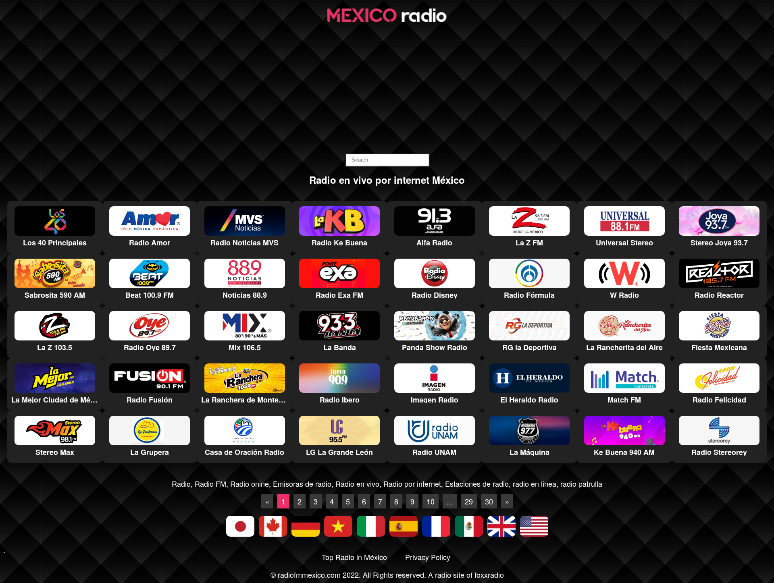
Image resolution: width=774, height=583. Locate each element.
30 (489, 501)
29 (469, 501)
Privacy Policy (427, 557)
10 (431, 501)
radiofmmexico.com (309, 574)
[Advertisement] (387, 89)
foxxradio (489, 574)
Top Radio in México (354, 557)
